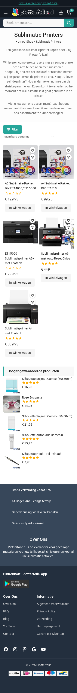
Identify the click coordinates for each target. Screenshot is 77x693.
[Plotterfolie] (32, 12)
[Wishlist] (33, 150)
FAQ (6, 611)
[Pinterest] (24, 649)
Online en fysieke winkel (28, 523)
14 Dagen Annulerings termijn (32, 501)
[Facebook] (5, 649)
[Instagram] (15, 649)
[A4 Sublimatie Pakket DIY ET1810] (56, 162)
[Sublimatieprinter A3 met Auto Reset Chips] (56, 232)
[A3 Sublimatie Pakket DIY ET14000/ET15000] (20, 162)
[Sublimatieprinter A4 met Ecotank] (20, 307)
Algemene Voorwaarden (53, 604)
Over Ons (9, 604)
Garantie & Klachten (50, 633)
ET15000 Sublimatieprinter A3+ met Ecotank (19, 258)
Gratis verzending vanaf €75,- (38, 3)
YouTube (9, 626)
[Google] (34, 649)
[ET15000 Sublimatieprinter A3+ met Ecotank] (20, 232)
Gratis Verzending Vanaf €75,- (32, 490)
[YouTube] (43, 649)
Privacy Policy (46, 611)
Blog (6, 619)
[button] (20, 208)
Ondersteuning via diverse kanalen (35, 512)
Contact (8, 633)
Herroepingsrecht (48, 626)
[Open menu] (5, 12)
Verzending (44, 619)
